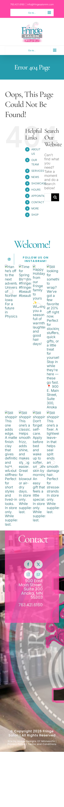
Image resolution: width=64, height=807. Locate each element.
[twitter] (38, 564)
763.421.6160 (30, 605)
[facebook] (28, 564)
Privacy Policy (16, 744)
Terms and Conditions (42, 744)
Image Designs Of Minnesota (36, 741)
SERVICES (37, 170)
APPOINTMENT (40, 195)
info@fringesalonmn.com (40, 4)
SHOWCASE (38, 183)
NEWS (35, 177)
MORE (35, 208)
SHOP (35, 214)
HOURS (36, 189)
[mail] (38, 574)
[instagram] (28, 574)
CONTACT (37, 202)
